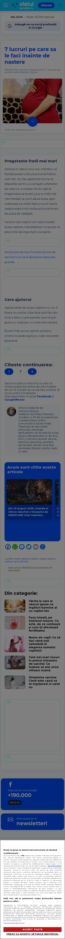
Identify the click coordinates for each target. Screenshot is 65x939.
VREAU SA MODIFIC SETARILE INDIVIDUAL (32, 934)
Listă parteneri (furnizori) (13, 923)
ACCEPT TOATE (33, 929)
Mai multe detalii (55, 866)
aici (21, 884)
